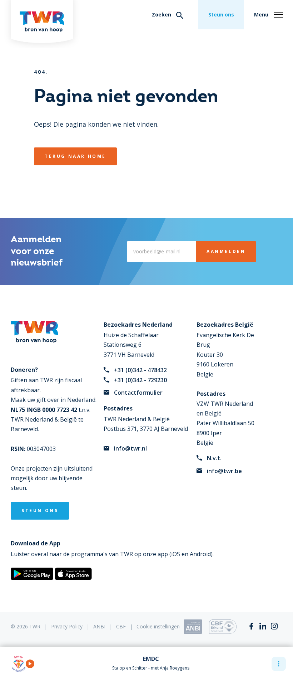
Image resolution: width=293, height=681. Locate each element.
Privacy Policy (67, 626)
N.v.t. (214, 458)
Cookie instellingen (158, 626)
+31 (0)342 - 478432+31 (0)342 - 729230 (140, 375)
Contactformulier (138, 393)
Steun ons (221, 14)
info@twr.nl (130, 448)
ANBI (99, 626)
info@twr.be (224, 471)
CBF (121, 626)
